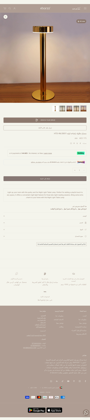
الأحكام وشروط (81, 334)
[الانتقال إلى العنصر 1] (83, 108)
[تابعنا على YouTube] (68, 381)
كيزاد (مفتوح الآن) (41, 327)
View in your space (47, 120)
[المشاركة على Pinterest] (74, 143)
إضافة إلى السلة (45, 179)
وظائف (61, 327)
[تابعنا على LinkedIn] (57, 381)
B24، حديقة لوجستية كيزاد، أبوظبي (36, 335)
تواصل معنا (82, 323)
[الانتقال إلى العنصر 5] (55, 108)
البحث (84, 316)
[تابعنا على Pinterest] (74, 381)
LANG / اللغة (33, 387)
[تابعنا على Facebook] (85, 381)
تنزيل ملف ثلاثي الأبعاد (45, 128)
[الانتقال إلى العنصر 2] (76, 108)
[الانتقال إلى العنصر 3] (69, 108)
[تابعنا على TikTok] (62, 381)
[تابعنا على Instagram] (80, 381)
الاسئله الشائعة (58, 319)
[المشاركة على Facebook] (80, 143)
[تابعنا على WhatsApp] (51, 381)
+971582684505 (36, 345)
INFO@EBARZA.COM (29, 348)
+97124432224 (36, 343)
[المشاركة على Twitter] (77, 143)
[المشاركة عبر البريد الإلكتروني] (71, 143)
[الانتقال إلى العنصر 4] (62, 108)
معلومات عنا (82, 319)
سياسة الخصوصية (80, 327)
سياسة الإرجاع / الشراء (79, 330)
